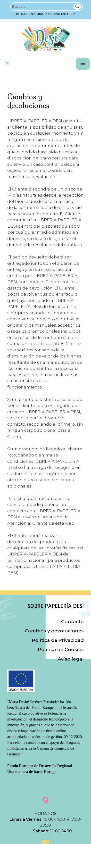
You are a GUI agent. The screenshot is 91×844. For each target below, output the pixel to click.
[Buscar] (77, 7)
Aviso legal (71, 659)
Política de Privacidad (58, 640)
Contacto (72, 621)
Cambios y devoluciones (54, 631)
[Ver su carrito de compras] (7, 64)
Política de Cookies (61, 649)
